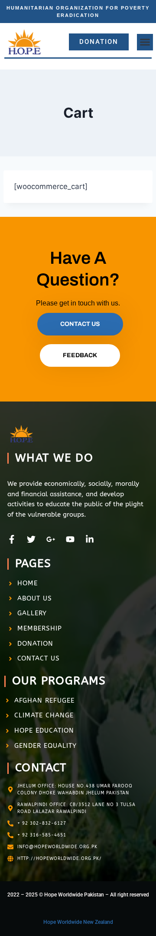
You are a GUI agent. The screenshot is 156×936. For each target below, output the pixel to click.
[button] (145, 42)
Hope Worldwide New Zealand (78, 922)
